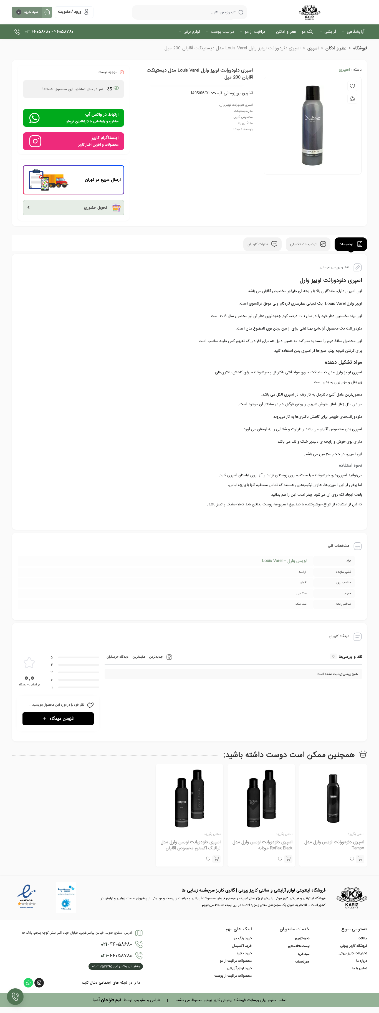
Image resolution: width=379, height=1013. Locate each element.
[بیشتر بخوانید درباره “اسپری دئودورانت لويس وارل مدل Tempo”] (360, 859)
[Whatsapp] (28, 982)
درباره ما (361, 960)
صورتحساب (302, 961)
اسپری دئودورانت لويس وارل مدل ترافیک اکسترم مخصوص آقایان (191, 845)
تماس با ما (359, 968)
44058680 (116, 944)
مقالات (362, 938)
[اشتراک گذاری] (352, 99)
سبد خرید (303, 954)
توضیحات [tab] (347, 244)
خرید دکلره (244, 953)
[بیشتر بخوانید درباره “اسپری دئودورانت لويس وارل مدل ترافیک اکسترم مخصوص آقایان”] (216, 859)
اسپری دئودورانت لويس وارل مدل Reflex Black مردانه (262, 845)
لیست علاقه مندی (298, 946)
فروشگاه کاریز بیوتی (353, 945)
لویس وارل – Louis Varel (284, 561)
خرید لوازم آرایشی (239, 968)
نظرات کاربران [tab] (258, 244)
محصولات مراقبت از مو (236, 960)
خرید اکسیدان (242, 945)
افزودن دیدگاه (62, 718)
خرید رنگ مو (243, 938)
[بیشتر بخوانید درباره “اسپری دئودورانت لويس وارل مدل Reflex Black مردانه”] (288, 859)
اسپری (313, 48)
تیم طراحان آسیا (106, 1000)
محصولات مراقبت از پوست (233, 975)
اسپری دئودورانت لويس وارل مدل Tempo (334, 845)
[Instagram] (39, 982)
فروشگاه (360, 48)
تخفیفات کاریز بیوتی (352, 953)
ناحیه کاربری (302, 938)
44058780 (116, 956)
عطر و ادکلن (335, 48)
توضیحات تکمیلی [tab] (304, 244)
